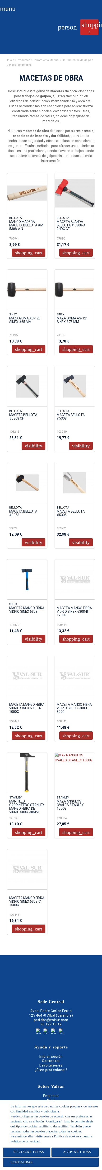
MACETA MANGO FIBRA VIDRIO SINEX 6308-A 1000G (26, 708)
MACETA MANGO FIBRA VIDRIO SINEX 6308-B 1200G (74, 611)
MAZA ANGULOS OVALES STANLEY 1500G (70, 805)
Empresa (51, 1096)
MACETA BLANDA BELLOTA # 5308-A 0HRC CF (71, 225)
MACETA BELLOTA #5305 (71, 513)
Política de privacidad (25, 1141)
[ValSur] (24, 32)
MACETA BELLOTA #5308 (71, 416)
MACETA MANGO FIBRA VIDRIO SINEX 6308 (26, 609)
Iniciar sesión (51, 1056)
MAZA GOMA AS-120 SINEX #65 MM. (25, 320)
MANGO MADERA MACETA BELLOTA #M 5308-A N (26, 225)
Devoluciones (51, 1065)
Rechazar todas (28, 1152)
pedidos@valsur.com (51, 1020)
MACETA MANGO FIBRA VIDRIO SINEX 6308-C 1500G (26, 901)
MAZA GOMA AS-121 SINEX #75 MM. (72, 320)
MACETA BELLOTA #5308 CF (23, 416)
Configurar (20, 1162)
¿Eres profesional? (51, 1070)
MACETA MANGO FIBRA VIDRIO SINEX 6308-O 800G (74, 708)
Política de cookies (66, 1136)
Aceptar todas (77, 1152)
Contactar (51, 1061)
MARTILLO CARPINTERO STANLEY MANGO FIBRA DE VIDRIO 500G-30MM (26, 807)
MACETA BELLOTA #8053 (23, 513)
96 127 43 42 (51, 1024)
